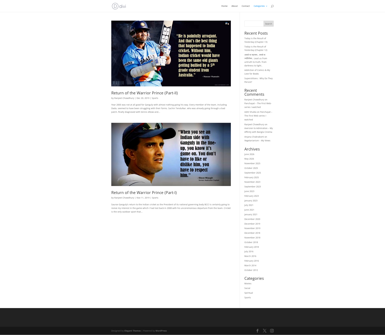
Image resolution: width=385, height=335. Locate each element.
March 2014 (250, 265)
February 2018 (251, 246)
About (234, 6)
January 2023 (250, 200)
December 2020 (252, 219)
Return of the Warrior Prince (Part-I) (144, 192)
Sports (155, 98)
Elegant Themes (132, 330)
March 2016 (250, 256)
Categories (259, 6)
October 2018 (251, 242)
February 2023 (251, 195)
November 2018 (252, 237)
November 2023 (252, 181)
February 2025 (251, 177)
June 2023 (249, 191)
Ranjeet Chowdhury (124, 98)
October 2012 (251, 270)
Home (224, 6)
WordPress (161, 330)
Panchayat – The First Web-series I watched (258, 115)
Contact (246, 6)
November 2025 (252, 163)
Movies (247, 283)
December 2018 (252, 232)
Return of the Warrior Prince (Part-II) (144, 93)
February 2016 (251, 260)
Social (247, 288)
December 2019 (252, 223)
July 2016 (248, 251)
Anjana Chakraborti (254, 136)
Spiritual (248, 292)
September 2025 (252, 172)
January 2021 (250, 214)
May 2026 (249, 158)
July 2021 (248, 205)
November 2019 (252, 228)
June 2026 (249, 154)
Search (268, 23)
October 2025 (251, 168)
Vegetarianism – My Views (257, 140)
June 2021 (249, 209)
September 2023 (252, 186)
